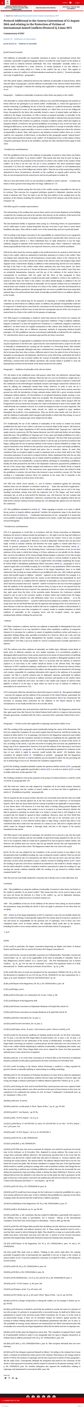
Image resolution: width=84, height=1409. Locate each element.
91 (10, 569)
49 (48, 486)
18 (44, 169)
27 (78, 546)
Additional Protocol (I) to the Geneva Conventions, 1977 (36, 16)
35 (47, 769)
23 (10, 429)
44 (26, 515)
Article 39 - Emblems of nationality (20, 39)
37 (26, 181)
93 (61, 564)
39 (15, 44)
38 (60, 692)
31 (15, 915)
